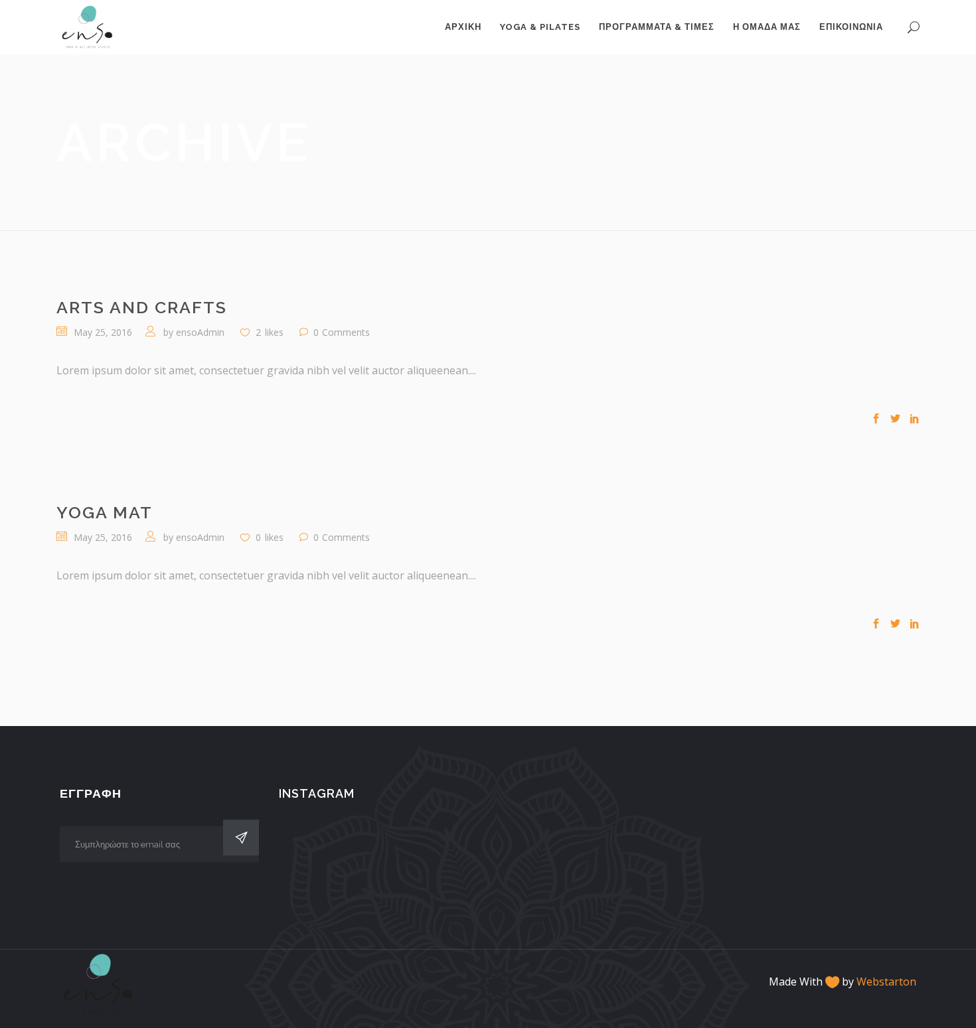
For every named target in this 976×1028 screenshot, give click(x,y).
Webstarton (886, 981)
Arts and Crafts (141, 307)
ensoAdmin (200, 332)
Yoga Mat (104, 512)
